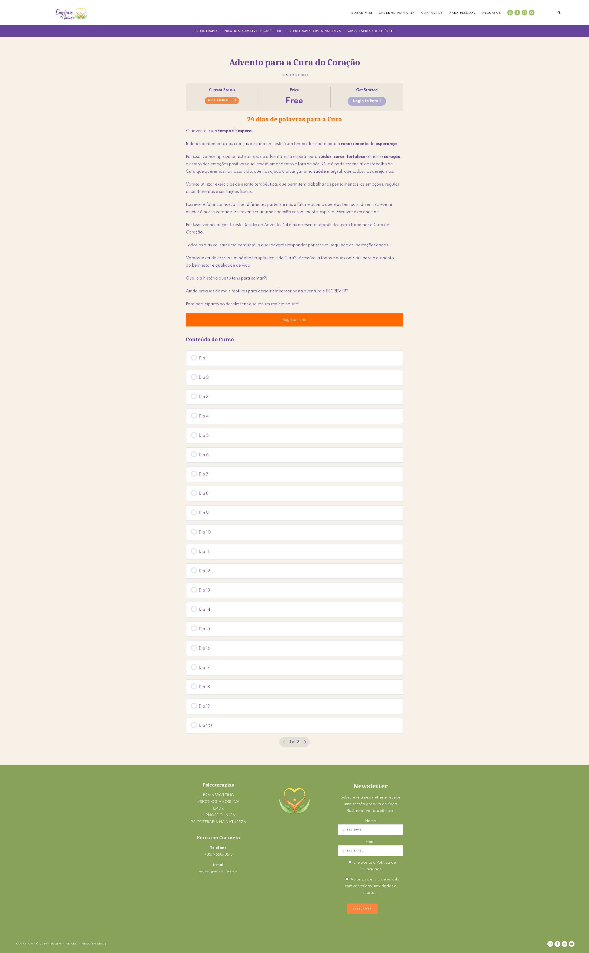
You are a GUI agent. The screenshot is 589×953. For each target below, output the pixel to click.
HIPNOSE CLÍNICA (218, 815)
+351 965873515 (218, 855)
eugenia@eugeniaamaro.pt (218, 871)
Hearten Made (94, 943)
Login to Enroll (367, 101)
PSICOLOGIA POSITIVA (218, 802)
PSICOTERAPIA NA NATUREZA (218, 822)
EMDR (218, 808)
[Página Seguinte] (305, 742)
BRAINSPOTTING (218, 795)
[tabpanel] (294, 220)
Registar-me (294, 320)
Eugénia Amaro (72, 13)
